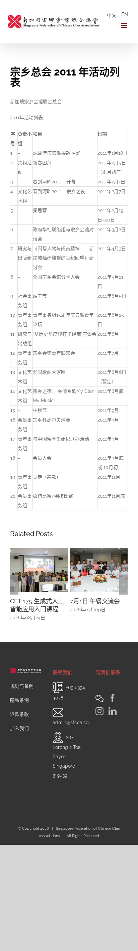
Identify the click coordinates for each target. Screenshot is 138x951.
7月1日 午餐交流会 (66, 601)
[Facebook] (113, 698)
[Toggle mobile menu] (124, 25)
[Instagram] (99, 711)
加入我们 (19, 728)
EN (124, 14)
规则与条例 (21, 686)
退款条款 (19, 714)
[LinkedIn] (113, 711)
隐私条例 (19, 700)
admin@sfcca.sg (71, 722)
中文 (111, 15)
